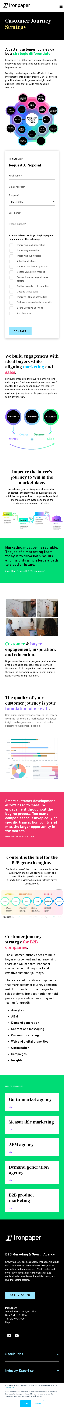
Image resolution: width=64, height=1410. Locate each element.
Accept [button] (26, 1403)
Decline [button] (38, 1403)
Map (7, 1322)
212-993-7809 (17, 1318)
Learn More (9, 1388)
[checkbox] (32, 280)
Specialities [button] (14, 1354)
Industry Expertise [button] (19, 1371)
